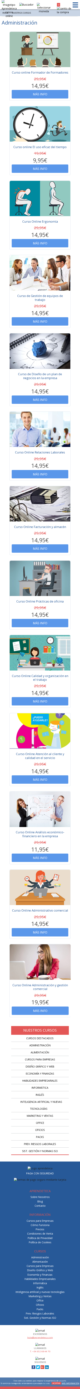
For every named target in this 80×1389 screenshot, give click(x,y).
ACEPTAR (56, 1383)
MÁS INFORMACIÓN (70, 1383)
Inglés (40, 1094)
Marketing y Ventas (40, 1115)
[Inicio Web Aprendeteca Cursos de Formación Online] (9, 9)
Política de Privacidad (40, 1238)
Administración (40, 1045)
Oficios (40, 1130)
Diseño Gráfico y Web (40, 1066)
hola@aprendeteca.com (40, 1337)
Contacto (40, 1205)
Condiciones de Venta (40, 1233)
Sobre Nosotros (40, 1197)
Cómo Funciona (40, 1225)
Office (40, 1123)
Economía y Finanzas (40, 1073)
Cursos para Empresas (40, 1059)
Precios (40, 1229)
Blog (40, 1201)
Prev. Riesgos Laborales (40, 1144)
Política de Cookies (40, 1242)
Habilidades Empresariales (39, 1080)
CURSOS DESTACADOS (40, 1038)
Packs (40, 1137)
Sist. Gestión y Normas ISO (40, 1151)
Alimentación (40, 1052)
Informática (40, 1087)
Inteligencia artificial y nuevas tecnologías (40, 1292)
